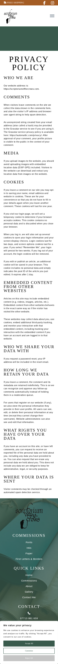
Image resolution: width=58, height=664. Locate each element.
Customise (29, 651)
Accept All (29, 643)
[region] (29, 642)
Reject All (29, 658)
